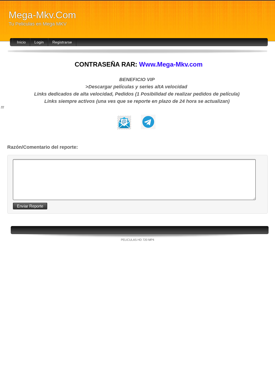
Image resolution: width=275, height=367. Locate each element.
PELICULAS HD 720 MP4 (137, 239)
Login (39, 42)
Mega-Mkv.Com (42, 14)
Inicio (21, 42)
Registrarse (62, 42)
